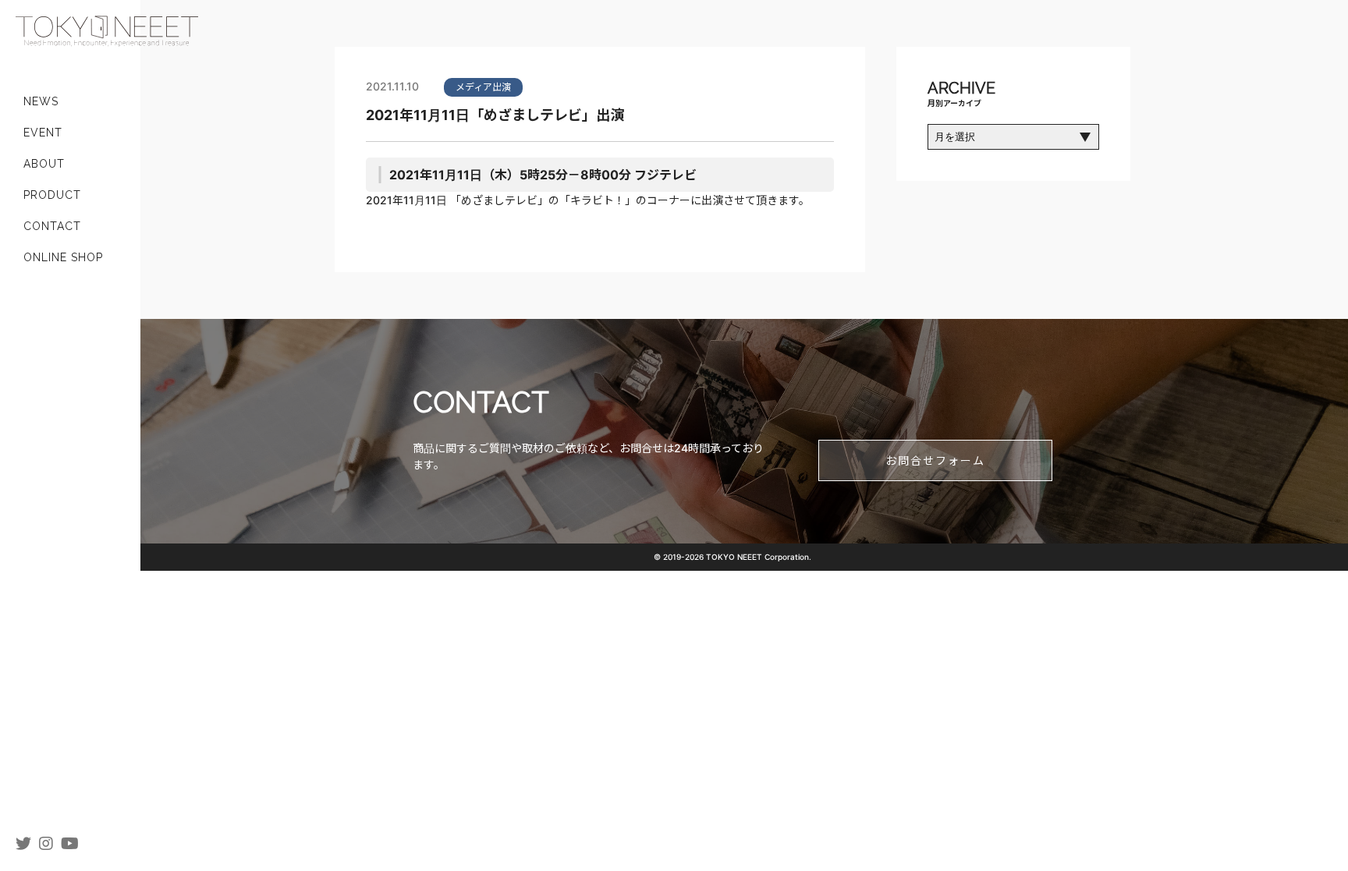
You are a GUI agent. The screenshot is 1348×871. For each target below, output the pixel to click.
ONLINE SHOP (63, 257)
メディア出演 (483, 87)
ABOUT (44, 164)
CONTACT (52, 226)
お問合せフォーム (935, 460)
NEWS (41, 101)
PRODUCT (52, 195)
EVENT (42, 132)
